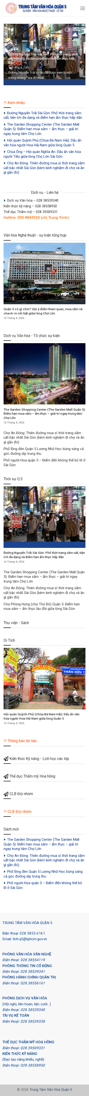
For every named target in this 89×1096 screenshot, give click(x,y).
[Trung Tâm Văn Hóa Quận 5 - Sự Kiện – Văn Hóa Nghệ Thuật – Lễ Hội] (40, 8)
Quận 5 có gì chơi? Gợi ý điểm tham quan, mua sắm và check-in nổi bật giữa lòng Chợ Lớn (43, 311)
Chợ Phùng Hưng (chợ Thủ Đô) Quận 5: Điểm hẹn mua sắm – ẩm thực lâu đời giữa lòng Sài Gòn (42, 606)
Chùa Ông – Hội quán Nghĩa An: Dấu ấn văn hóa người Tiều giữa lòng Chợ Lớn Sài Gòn (42, 154)
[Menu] (82, 8)
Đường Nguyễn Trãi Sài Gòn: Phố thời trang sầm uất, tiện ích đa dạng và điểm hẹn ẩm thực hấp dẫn (43, 58)
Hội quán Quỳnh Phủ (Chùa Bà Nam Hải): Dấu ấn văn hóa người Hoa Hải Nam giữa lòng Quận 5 (42, 142)
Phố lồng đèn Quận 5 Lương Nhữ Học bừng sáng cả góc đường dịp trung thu (44, 451)
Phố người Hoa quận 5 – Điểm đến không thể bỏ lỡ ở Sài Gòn (44, 462)
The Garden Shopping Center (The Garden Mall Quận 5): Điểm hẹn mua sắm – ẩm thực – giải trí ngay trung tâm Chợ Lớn (41, 129)
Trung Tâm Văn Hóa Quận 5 (50, 1090)
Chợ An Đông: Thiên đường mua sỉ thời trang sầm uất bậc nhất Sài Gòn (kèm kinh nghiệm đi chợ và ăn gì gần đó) (44, 168)
